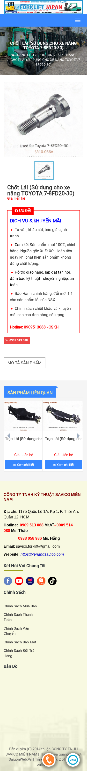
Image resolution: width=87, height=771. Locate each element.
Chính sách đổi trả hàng (19, 653)
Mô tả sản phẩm (24, 362)
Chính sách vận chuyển (16, 631)
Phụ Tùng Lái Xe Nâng (57, 55)
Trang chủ (24, 55)
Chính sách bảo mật (20, 642)
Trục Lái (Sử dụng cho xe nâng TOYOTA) (63, 438)
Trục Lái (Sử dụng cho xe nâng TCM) (23, 438)
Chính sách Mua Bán (20, 606)
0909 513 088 (18, 340)
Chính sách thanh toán (18, 617)
